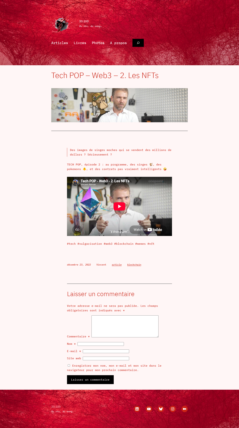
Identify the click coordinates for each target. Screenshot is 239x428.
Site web (74, 358)
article (117, 264)
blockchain (134, 264)
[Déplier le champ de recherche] (138, 43)
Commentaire (78, 336)
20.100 (84, 21)
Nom (71, 343)
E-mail (74, 351)
